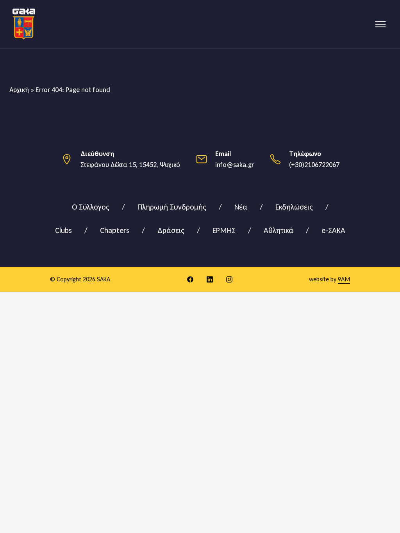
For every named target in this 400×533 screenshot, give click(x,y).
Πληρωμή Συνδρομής (172, 206)
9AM (344, 279)
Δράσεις (170, 230)
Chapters (114, 230)
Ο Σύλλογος (90, 206)
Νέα (240, 206)
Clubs (63, 230)
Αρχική (19, 89)
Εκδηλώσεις (294, 206)
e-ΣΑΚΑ (333, 230)
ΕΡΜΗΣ (224, 230)
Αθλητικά (278, 230)
